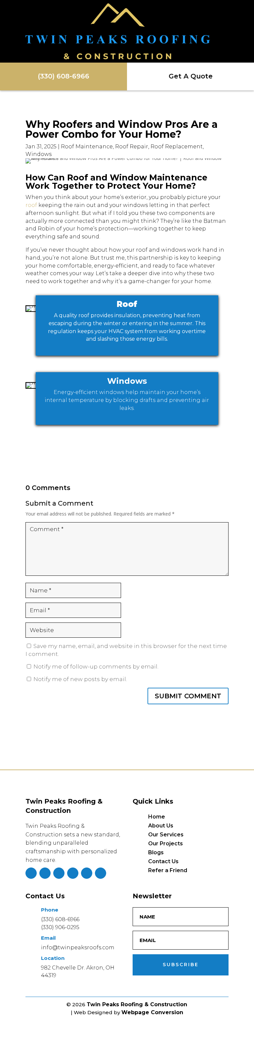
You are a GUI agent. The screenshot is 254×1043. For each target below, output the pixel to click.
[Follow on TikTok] (72, 873)
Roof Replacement (176, 146)
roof (31, 205)
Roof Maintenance (87, 146)
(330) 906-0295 (60, 927)
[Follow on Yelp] (86, 873)
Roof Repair (131, 146)
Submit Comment (188, 696)
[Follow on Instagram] (45, 873)
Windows (38, 154)
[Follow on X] (58, 873)
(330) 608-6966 (60, 919)
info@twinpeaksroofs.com (77, 947)
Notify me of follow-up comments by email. (95, 666)
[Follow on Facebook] (31, 873)
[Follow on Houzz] (100, 873)
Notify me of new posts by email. (80, 679)
